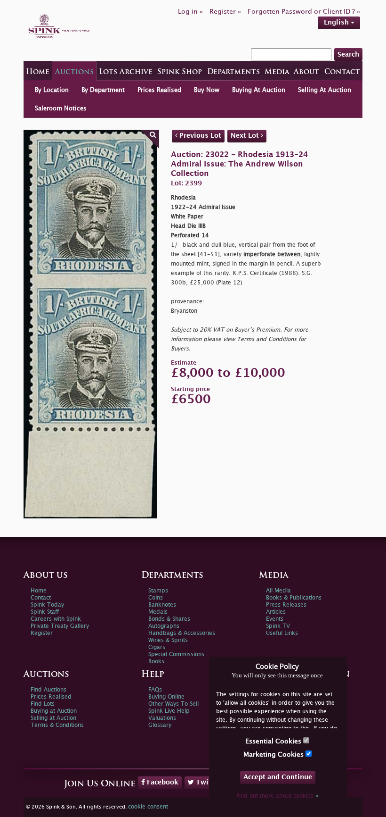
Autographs (163, 626)
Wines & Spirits (168, 640)
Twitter (207, 782)
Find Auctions (48, 689)
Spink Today (47, 605)
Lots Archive (126, 72)
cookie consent (148, 806)
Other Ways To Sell (173, 704)
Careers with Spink (56, 619)
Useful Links (282, 633)
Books (156, 661)
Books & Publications (294, 597)
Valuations (162, 718)
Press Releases (286, 605)
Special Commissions (176, 654)
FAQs (155, 689)
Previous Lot (199, 136)
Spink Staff (45, 612)
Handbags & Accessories (181, 633)
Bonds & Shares (169, 619)
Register (42, 633)
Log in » (190, 11)
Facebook (161, 782)
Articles (276, 612)
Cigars (156, 647)
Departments (233, 72)
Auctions (74, 72)
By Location (52, 90)
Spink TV (278, 626)
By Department (103, 90)
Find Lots (43, 704)
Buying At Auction (258, 90)
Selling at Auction (53, 718)
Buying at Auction (54, 711)
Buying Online (166, 697)
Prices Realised (159, 90)
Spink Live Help (169, 711)
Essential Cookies (274, 741)
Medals (158, 612)
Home (37, 72)
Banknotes (162, 605)
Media (277, 72)
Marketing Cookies (274, 754)
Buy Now (206, 90)
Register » (225, 11)
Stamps (158, 590)
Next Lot (246, 136)
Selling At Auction (324, 90)
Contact (342, 72)
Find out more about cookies (277, 796)
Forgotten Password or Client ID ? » (304, 11)
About (306, 72)
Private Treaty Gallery (60, 626)
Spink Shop (179, 72)
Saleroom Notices (61, 108)
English (337, 22)
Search (348, 54)
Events (274, 619)
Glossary (159, 725)
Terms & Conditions (57, 725)
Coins (155, 597)
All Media (278, 590)
